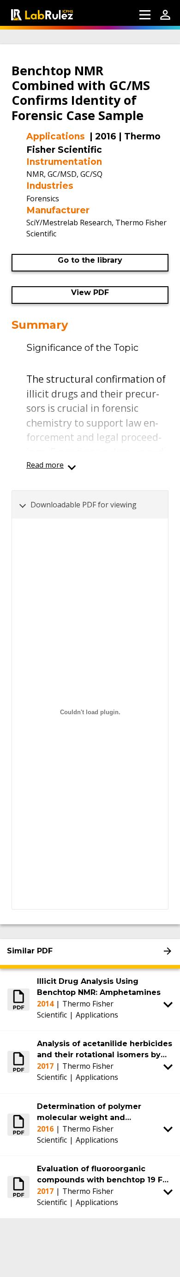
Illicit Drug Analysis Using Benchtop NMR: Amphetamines (99, 987)
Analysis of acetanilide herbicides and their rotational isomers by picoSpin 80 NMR (104, 1049)
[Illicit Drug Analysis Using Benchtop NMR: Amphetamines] (18, 999)
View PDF (90, 292)
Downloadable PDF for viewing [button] (83, 505)
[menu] (144, 15)
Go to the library (90, 260)
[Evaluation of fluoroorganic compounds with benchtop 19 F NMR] (18, 1187)
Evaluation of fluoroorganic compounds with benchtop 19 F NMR (99, 1175)
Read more (45, 465)
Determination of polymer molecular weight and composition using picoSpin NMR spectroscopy (102, 1112)
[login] (165, 15)
